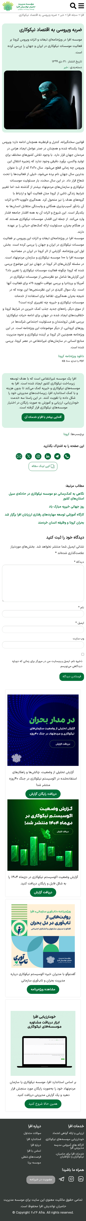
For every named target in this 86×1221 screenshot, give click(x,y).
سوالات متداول (32, 1133)
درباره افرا (36, 1145)
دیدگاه (79, 562)
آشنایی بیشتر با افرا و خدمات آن (43, 417)
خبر (66, 67)
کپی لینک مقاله (41, 466)
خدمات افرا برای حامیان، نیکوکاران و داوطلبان (70, 1155)
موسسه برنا (34, 1162)
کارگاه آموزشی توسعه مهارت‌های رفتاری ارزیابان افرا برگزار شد (44, 514)
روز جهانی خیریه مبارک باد (66, 506)
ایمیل (79, 623)
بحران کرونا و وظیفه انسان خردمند (61, 522)
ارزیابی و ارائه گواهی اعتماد (68, 1133)
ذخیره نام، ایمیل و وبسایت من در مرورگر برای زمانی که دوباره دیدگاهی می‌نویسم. (47, 663)
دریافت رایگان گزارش (43, 794)
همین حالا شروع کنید (43, 1104)
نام (81, 607)
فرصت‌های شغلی (31, 1157)
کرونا (66, 434)
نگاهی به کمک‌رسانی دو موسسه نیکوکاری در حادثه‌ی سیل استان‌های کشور (46, 496)
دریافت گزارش (43, 892)
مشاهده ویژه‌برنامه (43, 989)
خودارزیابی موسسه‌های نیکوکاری (65, 1139)
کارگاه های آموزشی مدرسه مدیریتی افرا (69, 1147)
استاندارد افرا (34, 1139)
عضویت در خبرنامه (41, 1179)
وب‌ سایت (78, 639)
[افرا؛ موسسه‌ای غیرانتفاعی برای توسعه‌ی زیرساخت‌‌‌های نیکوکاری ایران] (18, 6)
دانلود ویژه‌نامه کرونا (71, 356)
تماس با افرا (34, 1151)
